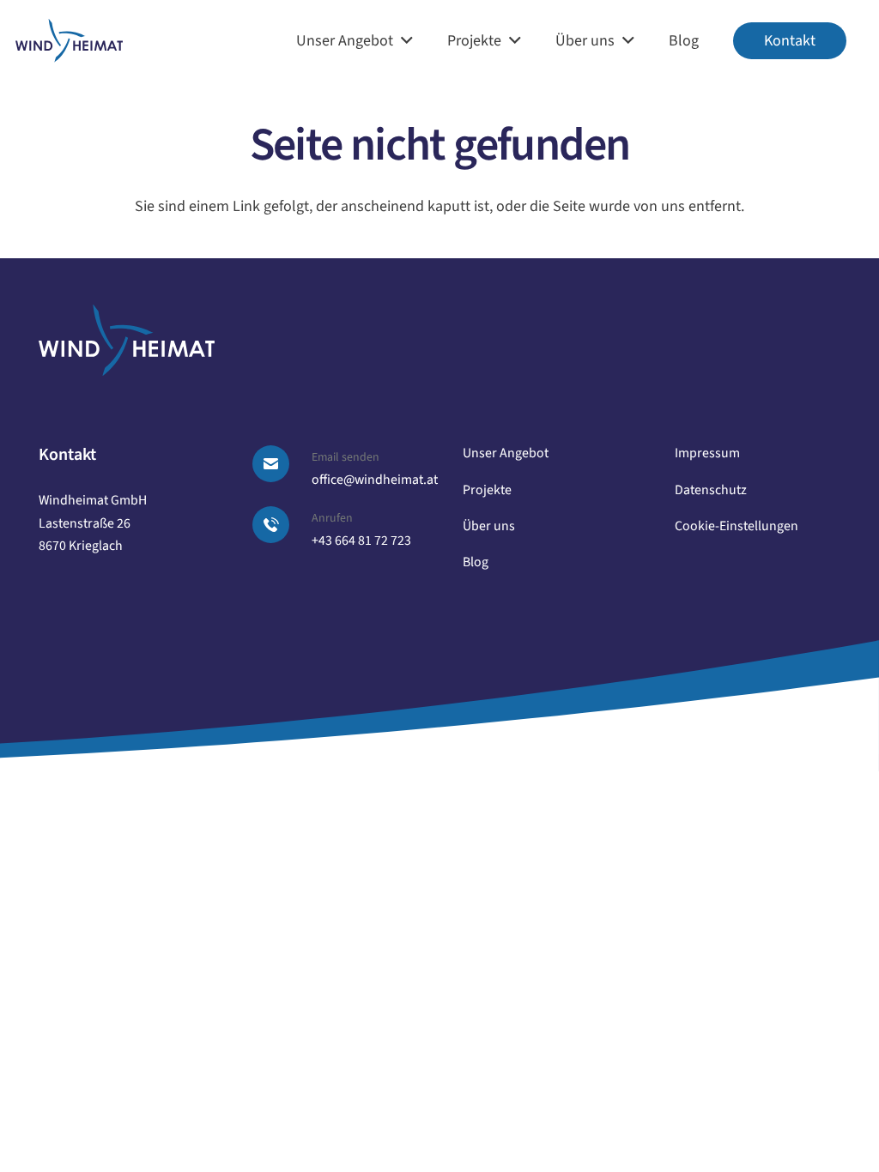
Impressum (707, 453)
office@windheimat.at (375, 479)
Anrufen (332, 518)
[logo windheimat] (69, 41)
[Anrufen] (281, 524)
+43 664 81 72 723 (361, 540)
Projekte (487, 489)
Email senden (345, 457)
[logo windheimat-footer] (127, 340)
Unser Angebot (506, 453)
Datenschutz (711, 489)
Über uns (489, 526)
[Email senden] (281, 463)
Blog (475, 562)
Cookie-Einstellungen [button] (736, 526)
